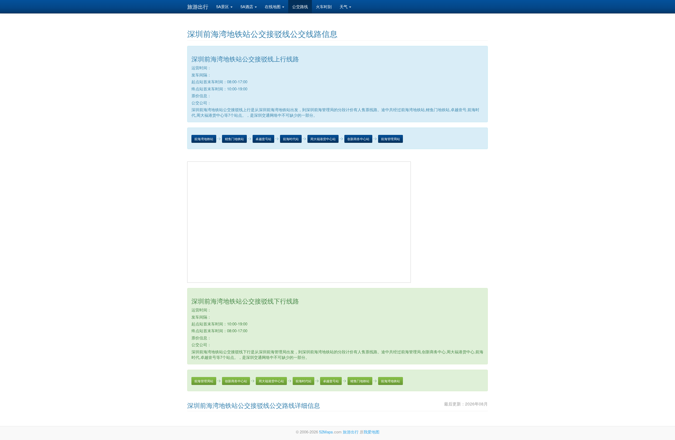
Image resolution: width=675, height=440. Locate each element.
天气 (344, 6)
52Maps (326, 431)
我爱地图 (371, 431)
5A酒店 (247, 6)
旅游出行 (197, 6)
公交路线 (300, 6)
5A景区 (223, 6)
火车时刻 (324, 6)
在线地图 (273, 6)
